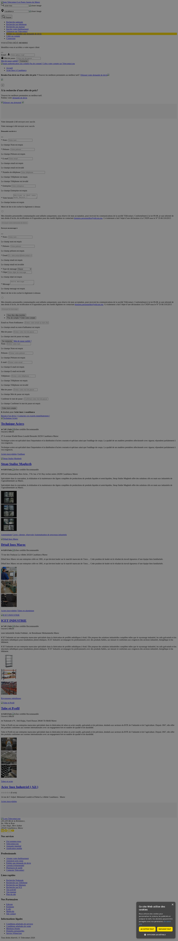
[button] (156, 934)
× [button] (172, 905)
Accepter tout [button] (147, 929)
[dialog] (155, 920)
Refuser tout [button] (165, 929)
